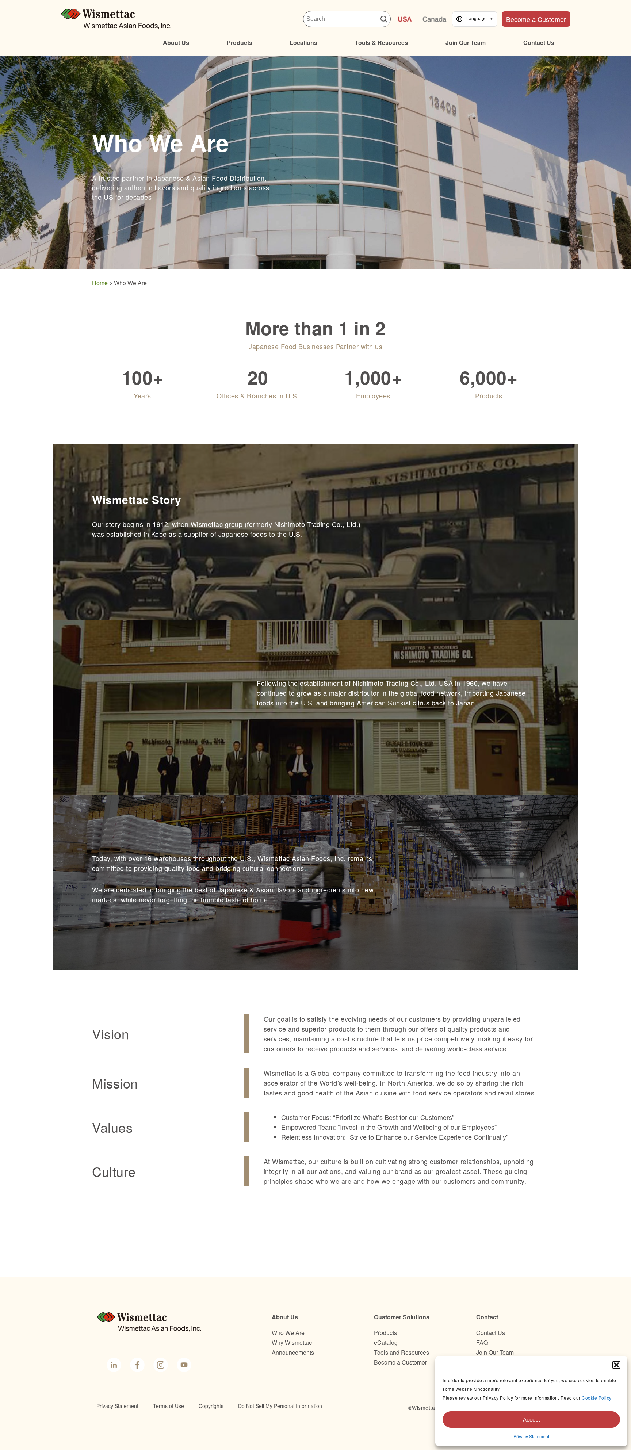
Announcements (293, 1352)
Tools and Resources (401, 1352)
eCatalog (386, 1342)
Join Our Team (465, 42)
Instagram (160, 1365)
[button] (616, 1365)
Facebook (136, 1365)
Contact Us (538, 42)
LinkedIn (114, 1365)
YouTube (184, 1365)
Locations (303, 42)
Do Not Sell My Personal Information (280, 1405)
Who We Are (288, 1332)
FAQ (482, 1342)
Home (100, 283)
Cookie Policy (596, 1397)
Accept (531, 1419)
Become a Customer (536, 19)
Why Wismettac (292, 1342)
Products (239, 42)
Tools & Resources (381, 42)
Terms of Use (168, 1405)
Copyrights (211, 1405)
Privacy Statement (531, 1436)
